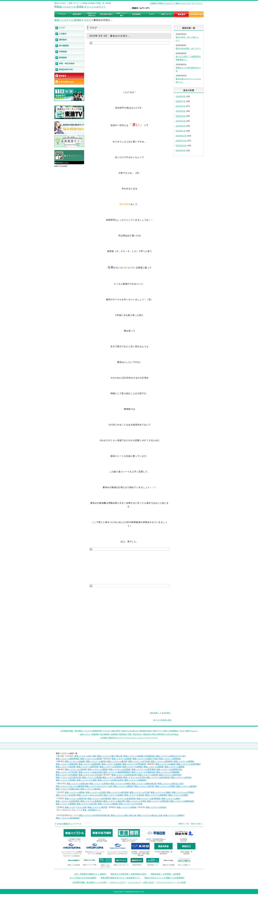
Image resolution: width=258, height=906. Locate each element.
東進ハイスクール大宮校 (96, 792)
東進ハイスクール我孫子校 (75, 798)
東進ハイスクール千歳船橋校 (167, 772)
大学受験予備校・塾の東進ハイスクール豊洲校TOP (81, 731)
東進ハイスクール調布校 (112, 777)
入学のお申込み (172, 734)
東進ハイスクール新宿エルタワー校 (170, 756)
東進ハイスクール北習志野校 (67, 801)
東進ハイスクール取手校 (97, 807)
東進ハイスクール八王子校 (134, 777)
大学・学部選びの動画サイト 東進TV (90, 874)
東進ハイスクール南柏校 (108, 804)
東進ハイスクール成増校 (153, 767)
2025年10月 (181, 146)
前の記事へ (154, 713)
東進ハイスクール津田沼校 (158, 801)
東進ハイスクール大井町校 (76, 769)
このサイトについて (117, 882)
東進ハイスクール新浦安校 (91, 801)
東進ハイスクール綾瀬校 (75, 761)
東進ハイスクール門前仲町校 (134, 764)
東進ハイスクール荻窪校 (66, 767)
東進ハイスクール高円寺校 (87, 767)
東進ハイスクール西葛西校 (89, 764)
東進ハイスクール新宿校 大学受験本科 (139, 756)
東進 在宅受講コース (92, 810)
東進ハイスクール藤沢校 (186, 786)
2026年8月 (181, 96)
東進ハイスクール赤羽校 (121, 759)
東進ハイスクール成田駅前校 (181, 801)
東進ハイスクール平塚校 (165, 786)
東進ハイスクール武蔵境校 (135, 780)
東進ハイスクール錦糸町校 (162, 761)
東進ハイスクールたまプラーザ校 (98, 786)
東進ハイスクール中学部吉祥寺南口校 (94, 815)
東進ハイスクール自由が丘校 (90, 772)
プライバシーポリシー (166, 882)
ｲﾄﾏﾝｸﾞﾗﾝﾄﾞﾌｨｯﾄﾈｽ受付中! (71, 856)
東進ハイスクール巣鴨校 (132, 767)
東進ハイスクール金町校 (96, 761)
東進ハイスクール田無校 (92, 777)
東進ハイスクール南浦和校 (156, 795)
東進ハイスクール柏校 (170, 798)
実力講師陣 (104, 734)
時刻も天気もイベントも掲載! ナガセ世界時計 (165, 878)
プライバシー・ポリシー (135, 738)
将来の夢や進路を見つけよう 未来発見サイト (120, 878)
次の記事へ (166, 713)
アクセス (106, 731)
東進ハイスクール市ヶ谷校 (85, 756)
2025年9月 (181, 151)
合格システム (85, 734)
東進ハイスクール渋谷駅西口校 (169, 769)
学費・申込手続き (135, 734)
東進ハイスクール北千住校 (139, 761)
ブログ (87, 20)
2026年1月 (181, 131)
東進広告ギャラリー (63, 162)
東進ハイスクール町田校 (66, 780)
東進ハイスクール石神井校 (110, 767)
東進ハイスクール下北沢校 (66, 772)
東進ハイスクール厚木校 (99, 784)
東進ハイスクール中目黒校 (66, 775)
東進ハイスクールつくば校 (75, 807)
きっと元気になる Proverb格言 (83, 878)
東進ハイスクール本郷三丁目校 (145, 759)
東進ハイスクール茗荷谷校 (170, 759)
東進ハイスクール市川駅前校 (99, 798)
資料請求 (161, 734)
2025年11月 (181, 141)
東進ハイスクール (182, 3)
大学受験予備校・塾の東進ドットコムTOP (89, 882)
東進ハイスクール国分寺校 (170, 775)
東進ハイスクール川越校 (161, 792)
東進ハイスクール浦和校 (75, 792)
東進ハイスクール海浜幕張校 (148, 798)
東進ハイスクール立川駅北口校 (68, 777)
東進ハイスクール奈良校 (156, 807)
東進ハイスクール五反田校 (119, 769)
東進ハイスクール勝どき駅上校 (109, 756)
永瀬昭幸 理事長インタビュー (162, 3)
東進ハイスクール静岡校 (126, 807)
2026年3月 (181, 121)
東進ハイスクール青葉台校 (77, 784)
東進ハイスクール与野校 (178, 795)
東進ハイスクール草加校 (113, 795)
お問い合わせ (148, 882)
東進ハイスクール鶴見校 (123, 786)
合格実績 (114, 734)
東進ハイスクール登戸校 (144, 786)
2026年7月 (181, 101)
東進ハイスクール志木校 (66, 795)
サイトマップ (196, 3)
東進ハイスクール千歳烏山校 (143, 772)
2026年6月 (181, 106)
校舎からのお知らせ (130, 731)
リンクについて (134, 882)
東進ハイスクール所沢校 (134, 795)
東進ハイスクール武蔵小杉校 (67, 789)
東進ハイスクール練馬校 (174, 767)
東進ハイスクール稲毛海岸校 (124, 798)
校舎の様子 (116, 731)
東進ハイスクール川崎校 (120, 784)
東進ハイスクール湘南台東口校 (144, 784)
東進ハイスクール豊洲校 (184, 761)
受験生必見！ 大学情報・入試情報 (165, 874)
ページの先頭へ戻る (163, 720)
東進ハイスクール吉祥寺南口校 (124, 775)
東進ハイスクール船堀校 (111, 764)
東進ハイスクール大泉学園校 (188, 764)
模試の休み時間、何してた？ (188, 48)
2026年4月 (181, 116)
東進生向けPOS (149, 734)
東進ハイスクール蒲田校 (98, 769)
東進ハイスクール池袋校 (165, 764)
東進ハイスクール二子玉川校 (90, 775)
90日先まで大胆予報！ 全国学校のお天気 (128, 874)
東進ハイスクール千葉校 (136, 801)
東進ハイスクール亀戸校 (117, 761)
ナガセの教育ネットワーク (68, 824)
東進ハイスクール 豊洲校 (67, 20)
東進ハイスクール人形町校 (91, 759)
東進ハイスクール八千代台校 (130, 804)
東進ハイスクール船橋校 (66, 804)
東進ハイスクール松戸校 (87, 804)
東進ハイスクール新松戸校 (114, 801)
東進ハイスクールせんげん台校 (89, 795)
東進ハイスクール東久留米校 (158, 777)
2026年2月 (181, 126)
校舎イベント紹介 (160, 731)
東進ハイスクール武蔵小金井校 (110, 780)
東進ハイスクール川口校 (139, 792)
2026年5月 (181, 111)
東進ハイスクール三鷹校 (87, 780)
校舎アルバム (191, 731)
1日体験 (103, 738)
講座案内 (95, 734)
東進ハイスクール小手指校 (182, 792)
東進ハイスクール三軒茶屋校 (143, 769)
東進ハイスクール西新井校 (66, 764)
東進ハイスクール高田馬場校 (67, 759)
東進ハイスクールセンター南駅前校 (70, 786)
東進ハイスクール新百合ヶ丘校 (170, 784)
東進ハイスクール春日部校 (117, 792)
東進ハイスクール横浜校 (90, 789)
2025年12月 (181, 136)
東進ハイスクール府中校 (181, 777)
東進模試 (122, 734)
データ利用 (181, 882)
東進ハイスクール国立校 (148, 775)
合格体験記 (173, 731)
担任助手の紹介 (145, 731)
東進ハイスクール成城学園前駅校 (116, 772)
